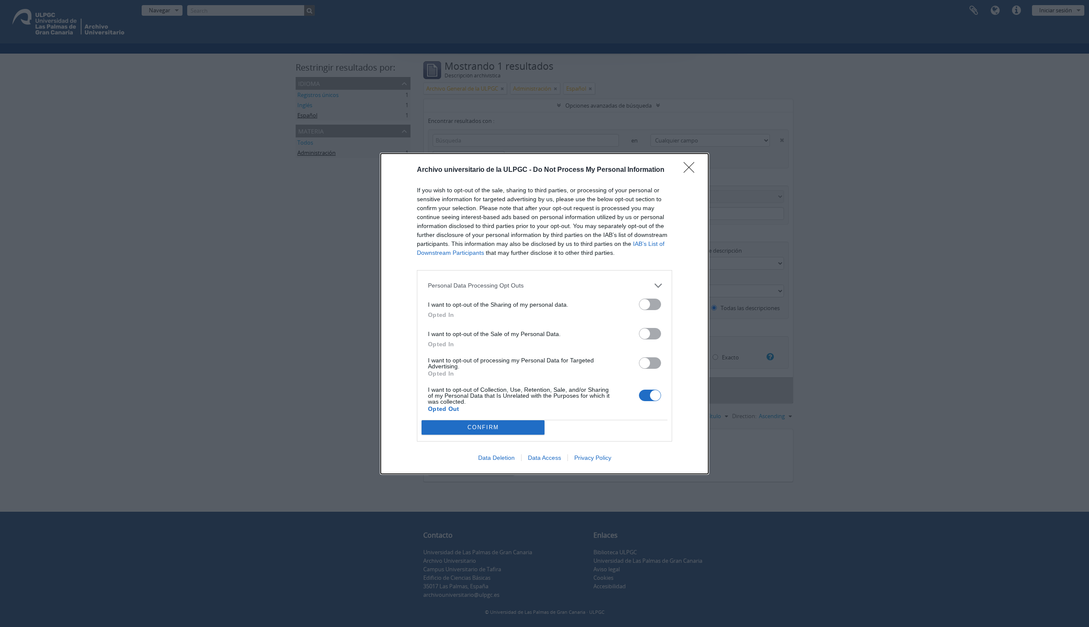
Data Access (544, 457)
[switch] (650, 304)
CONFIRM (483, 427)
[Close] (692, 170)
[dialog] (544, 314)
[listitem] (544, 285)
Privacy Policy (592, 457)
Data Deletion (496, 457)
